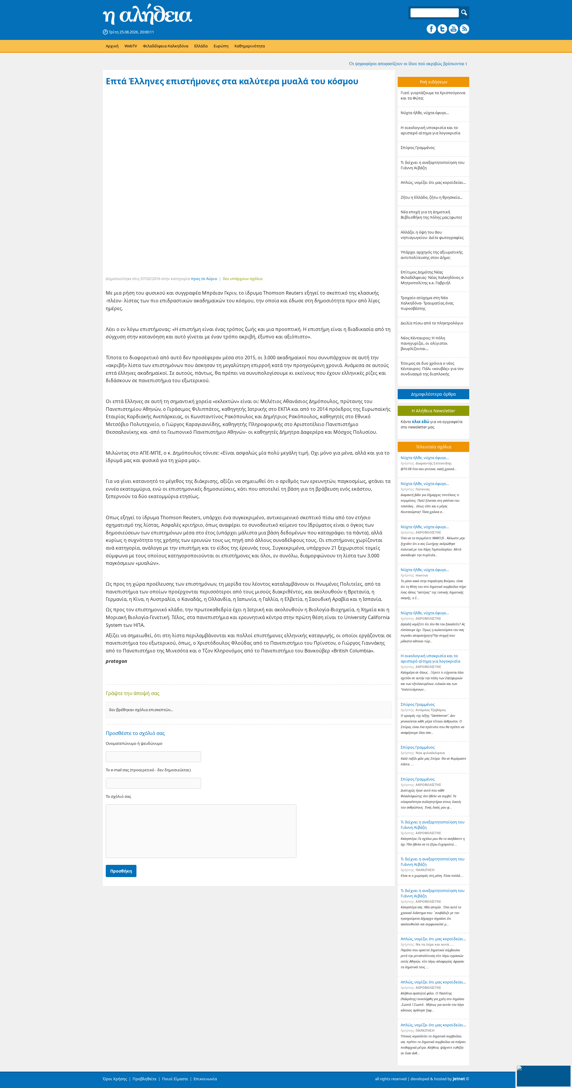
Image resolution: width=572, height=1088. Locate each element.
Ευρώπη (221, 46)
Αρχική (112, 46)
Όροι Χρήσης (115, 1078)
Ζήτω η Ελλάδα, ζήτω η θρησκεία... (431, 197)
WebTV (131, 46)
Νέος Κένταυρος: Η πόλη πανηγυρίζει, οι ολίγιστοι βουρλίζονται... (424, 343)
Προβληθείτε (144, 1078)
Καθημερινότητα (249, 46)
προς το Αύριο (204, 278)
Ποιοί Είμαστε (175, 1078)
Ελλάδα (201, 46)
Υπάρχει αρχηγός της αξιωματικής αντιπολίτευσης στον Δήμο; (432, 254)
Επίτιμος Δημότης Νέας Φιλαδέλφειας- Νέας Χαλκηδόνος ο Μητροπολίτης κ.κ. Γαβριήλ (432, 277)
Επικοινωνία (205, 1078)
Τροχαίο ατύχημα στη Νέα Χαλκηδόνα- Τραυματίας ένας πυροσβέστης (427, 303)
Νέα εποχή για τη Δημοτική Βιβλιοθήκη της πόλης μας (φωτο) (431, 214)
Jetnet (459, 1078)
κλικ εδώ (420, 421)
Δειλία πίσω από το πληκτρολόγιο (432, 323)
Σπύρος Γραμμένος (418, 147)
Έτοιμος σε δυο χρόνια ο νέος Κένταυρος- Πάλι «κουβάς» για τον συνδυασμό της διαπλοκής (432, 368)
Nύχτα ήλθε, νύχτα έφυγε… (425, 112)
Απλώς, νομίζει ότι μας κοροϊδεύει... (433, 182)
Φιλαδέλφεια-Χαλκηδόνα (165, 46)
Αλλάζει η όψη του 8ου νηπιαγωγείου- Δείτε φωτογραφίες (432, 234)
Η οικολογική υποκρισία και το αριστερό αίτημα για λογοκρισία (430, 130)
